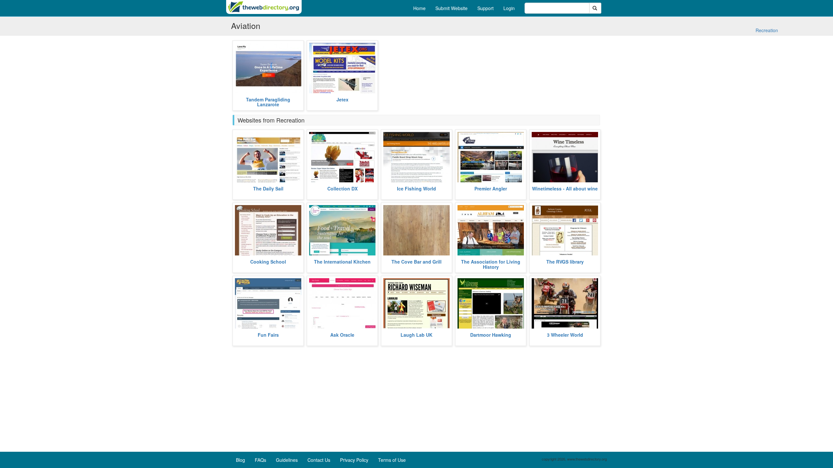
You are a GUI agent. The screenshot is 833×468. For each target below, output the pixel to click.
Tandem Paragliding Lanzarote (268, 102)
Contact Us (318, 460)
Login (509, 8)
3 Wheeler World (565, 335)
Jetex (342, 99)
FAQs (260, 460)
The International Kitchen (342, 261)
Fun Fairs (268, 335)
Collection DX (342, 188)
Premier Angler (490, 188)
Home (419, 8)
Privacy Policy (354, 460)
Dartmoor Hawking (490, 335)
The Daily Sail (268, 188)
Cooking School (268, 261)
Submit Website (451, 8)
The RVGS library (565, 261)
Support (485, 8)
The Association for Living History (490, 264)
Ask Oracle (342, 335)
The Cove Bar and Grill (416, 261)
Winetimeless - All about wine (565, 188)
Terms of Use (392, 460)
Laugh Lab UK (416, 335)
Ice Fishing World (416, 188)
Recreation (767, 30)
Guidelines (287, 460)
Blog (240, 460)
